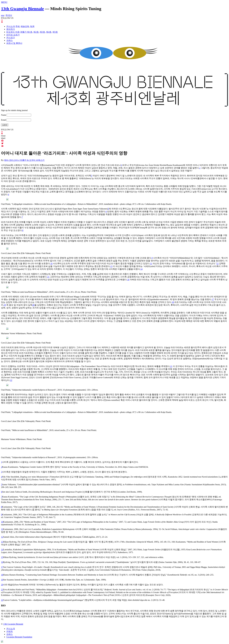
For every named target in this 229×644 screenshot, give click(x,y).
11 (2, 529)
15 (2, 557)
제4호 (48, 32)
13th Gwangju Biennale (22, 8)
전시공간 (10, 37)
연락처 (9, 631)
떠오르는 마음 (13, 32)
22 (2, 600)
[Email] (114, 146)
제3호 (42, 32)
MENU (4, 2)
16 (2, 562)
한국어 (9, 15)
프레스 (9, 40)
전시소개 (10, 26)
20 (2, 584)
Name (3, 115)
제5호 (55, 32)
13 (2, 542)
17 (2, 567)
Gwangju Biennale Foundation (19, 637)
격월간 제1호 (26, 32)
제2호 (36, 32)
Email (3, 120)
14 (2, 549)
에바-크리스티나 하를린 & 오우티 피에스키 (24, 160)
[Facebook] (114, 140)
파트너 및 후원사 (14, 43)
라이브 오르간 (13, 35)
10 (2, 522)
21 (2, 589)
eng (2, 15)
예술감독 (25, 26)
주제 (17, 26)
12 (2, 537)
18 (2, 575)
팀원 (32, 26)
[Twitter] (114, 143)
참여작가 (10, 29)
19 (2, 580)
